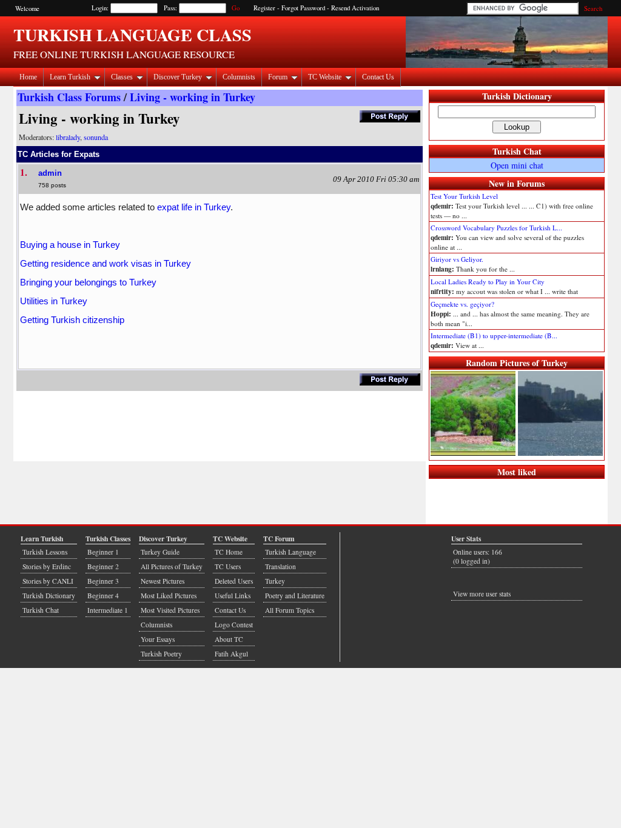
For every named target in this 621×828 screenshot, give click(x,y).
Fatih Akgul (231, 653)
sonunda (96, 137)
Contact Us (378, 77)
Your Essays (158, 639)
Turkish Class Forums (69, 97)
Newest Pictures (162, 581)
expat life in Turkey (193, 207)
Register (264, 8)
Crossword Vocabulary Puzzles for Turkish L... (496, 227)
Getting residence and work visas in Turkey (105, 263)
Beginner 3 (103, 581)
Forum (277, 77)
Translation (280, 566)
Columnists (239, 77)
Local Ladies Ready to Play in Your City (488, 281)
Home (28, 77)
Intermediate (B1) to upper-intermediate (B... (494, 335)
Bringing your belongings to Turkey (88, 282)
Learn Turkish (70, 77)
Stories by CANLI (47, 581)
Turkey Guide (160, 551)
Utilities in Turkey (53, 301)
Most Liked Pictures (168, 595)
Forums (531, 183)
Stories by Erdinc (46, 566)
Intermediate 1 (107, 610)
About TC (229, 639)
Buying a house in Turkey (70, 244)
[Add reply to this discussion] (390, 119)
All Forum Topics (289, 610)
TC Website (324, 77)
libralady (68, 137)
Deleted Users (234, 581)
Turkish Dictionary (517, 96)
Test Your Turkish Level (464, 196)
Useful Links (232, 595)
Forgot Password (303, 8)
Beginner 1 (103, 551)
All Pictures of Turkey (172, 566)
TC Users (228, 566)
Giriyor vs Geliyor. (457, 259)
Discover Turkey (177, 77)
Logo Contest (234, 624)
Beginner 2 (103, 566)
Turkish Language (290, 551)
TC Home (229, 551)
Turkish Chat (517, 151)
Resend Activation (355, 8)
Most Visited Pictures (170, 610)
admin (50, 173)
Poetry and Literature (294, 595)
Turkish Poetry (161, 653)
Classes (122, 77)
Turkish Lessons (44, 551)
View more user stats (482, 593)
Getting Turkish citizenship (72, 320)
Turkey (275, 581)
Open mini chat (517, 165)
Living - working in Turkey (192, 97)
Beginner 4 (103, 595)
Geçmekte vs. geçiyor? (462, 304)
